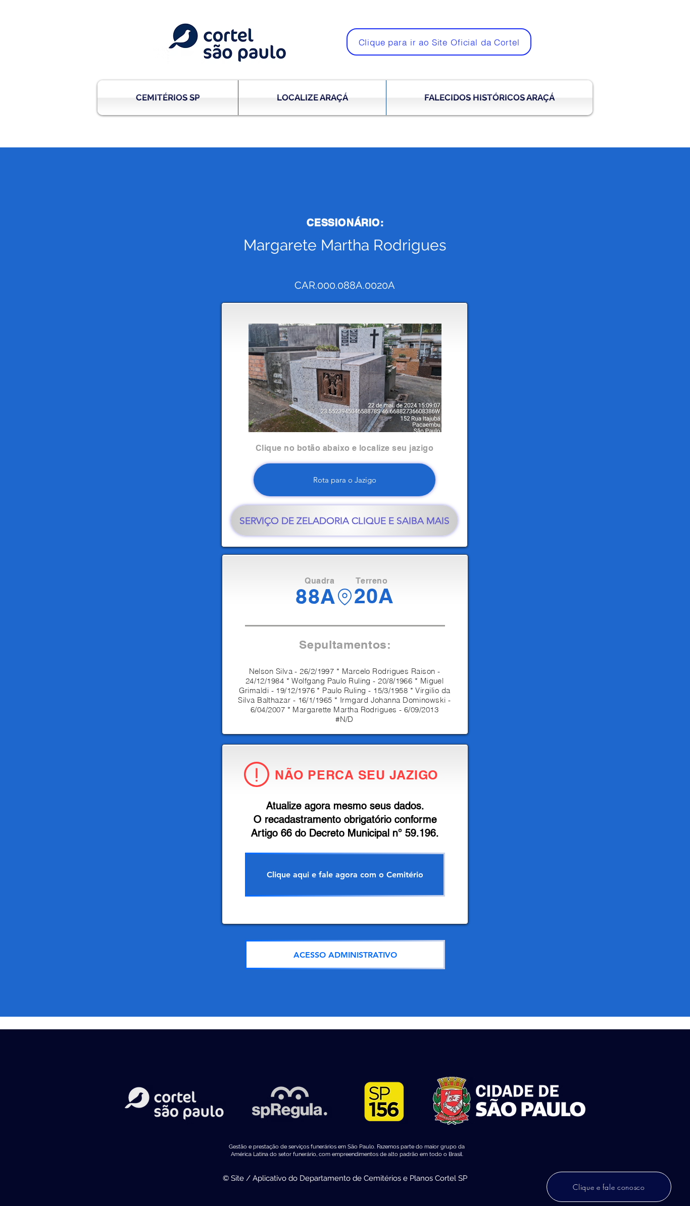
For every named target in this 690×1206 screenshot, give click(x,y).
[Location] (345, 597)
